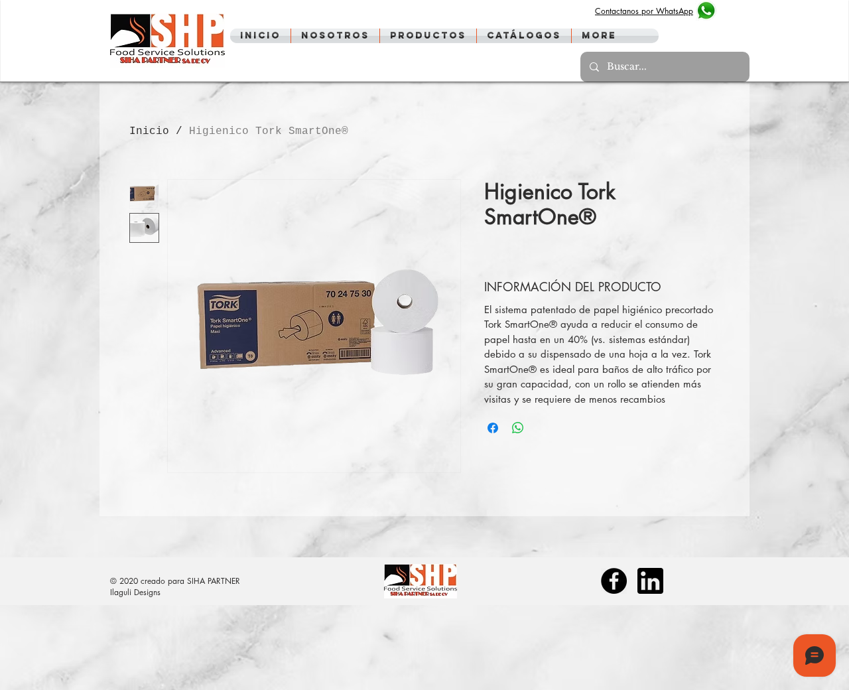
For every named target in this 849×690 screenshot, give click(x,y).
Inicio (149, 131)
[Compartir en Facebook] (493, 428)
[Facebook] (614, 581)
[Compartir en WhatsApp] (518, 428)
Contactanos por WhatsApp (644, 11)
